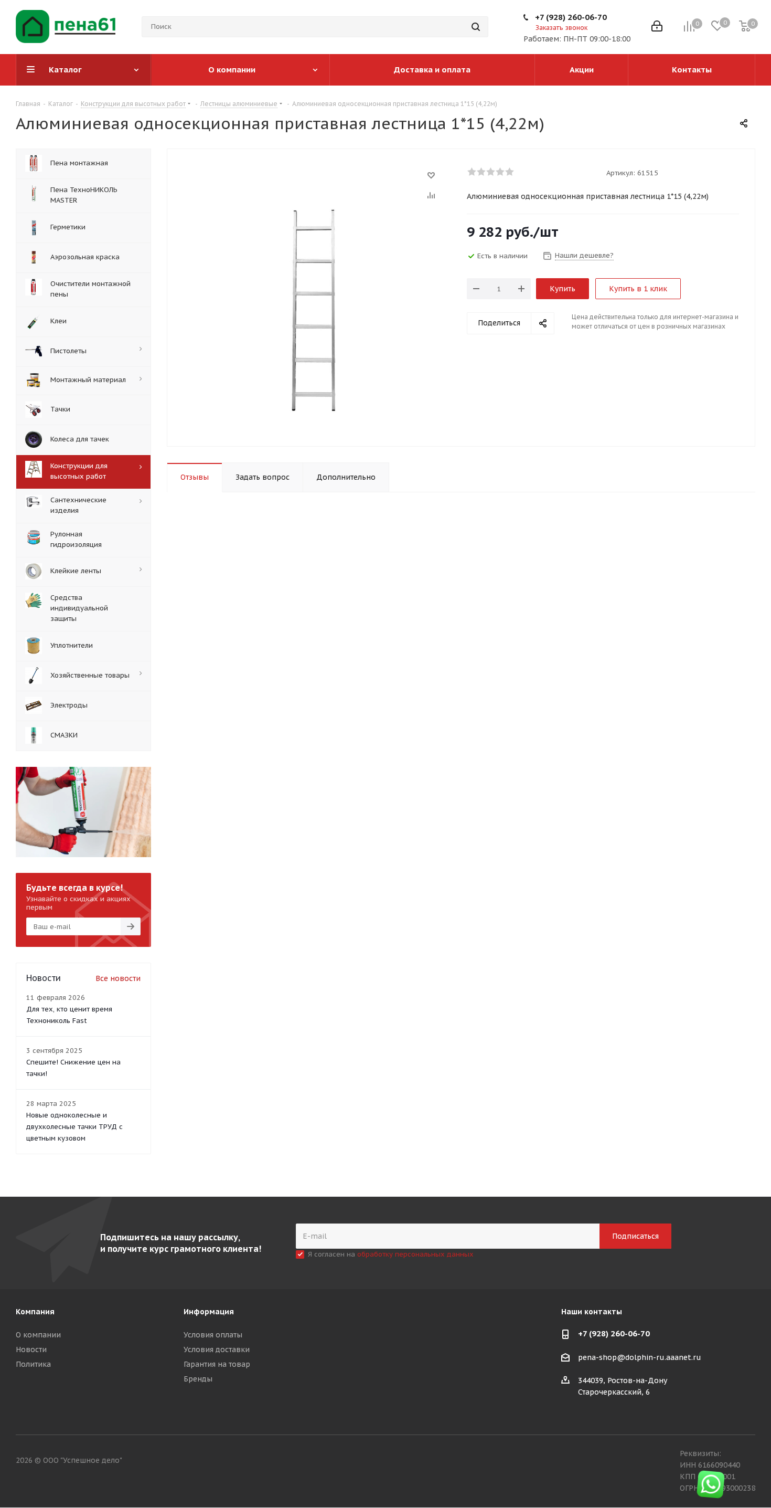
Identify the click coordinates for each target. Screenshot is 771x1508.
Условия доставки (217, 1349)
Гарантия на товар (217, 1364)
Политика (33, 1364)
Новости (31, 1349)
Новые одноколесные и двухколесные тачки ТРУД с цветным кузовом (74, 1127)
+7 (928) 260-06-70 (571, 17)
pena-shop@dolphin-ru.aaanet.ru (639, 1357)
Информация (209, 1311)
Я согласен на (391, 1254)
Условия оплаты (213, 1335)
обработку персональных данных (415, 1254)
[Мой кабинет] (656, 27)
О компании (38, 1335)
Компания (35, 1311)
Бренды (198, 1379)
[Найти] (475, 26)
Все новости (118, 978)
